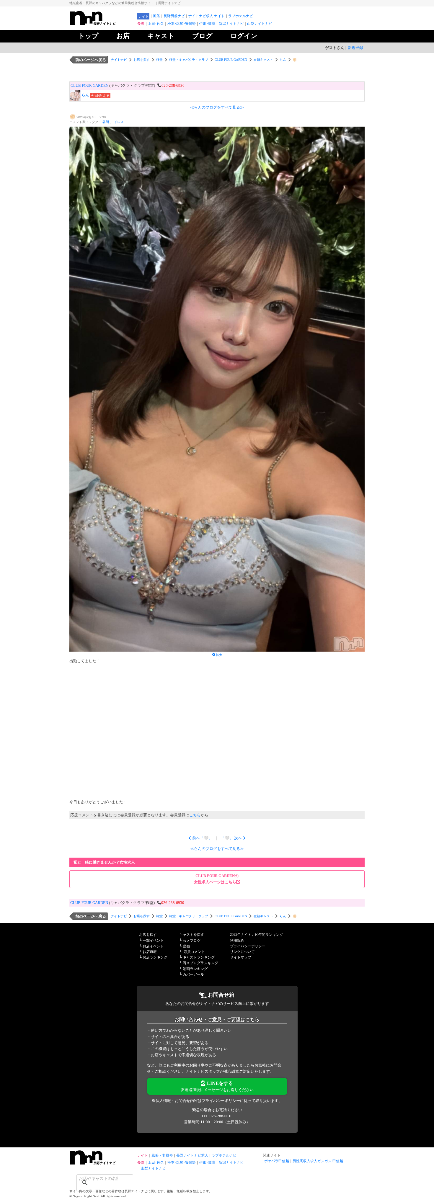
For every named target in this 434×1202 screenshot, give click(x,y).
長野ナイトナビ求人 (192, 1155)
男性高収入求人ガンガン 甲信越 (318, 1161)
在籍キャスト (263, 59)
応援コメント (194, 952)
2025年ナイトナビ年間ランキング (256, 935)
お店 (123, 36)
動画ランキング (195, 969)
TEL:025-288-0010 (217, 1116)
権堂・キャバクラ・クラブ (188, 59)
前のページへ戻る (90, 60)
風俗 (156, 16)
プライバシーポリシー (247, 946)
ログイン (243, 36)
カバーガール (193, 974)
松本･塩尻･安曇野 (181, 24)
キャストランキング (199, 957)
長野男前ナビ (174, 16)
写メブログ (191, 940)
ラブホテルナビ (240, 16)
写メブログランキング (200, 963)
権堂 (159, 59)
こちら (195, 815)
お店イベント (153, 946)
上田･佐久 (156, 24)
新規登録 (355, 47)
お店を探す (141, 59)
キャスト (160, 36)
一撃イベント (153, 940)
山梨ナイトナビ (259, 24)
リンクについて (242, 952)
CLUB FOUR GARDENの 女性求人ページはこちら (216, 879)
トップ (88, 36)
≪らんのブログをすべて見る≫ (217, 107)
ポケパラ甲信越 (276, 1161)
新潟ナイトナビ (231, 24)
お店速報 (150, 952)
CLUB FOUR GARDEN (231, 59)
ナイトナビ (119, 59)
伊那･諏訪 (207, 24)
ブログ (202, 36)
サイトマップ (240, 957)
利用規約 (237, 940)
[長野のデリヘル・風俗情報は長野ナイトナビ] (101, 1163)
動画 (186, 946)
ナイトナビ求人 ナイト (206, 16)
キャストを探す (191, 935)
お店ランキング (155, 957)
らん (283, 59)
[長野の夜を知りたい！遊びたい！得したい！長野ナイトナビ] (101, 24)
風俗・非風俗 (162, 1155)
